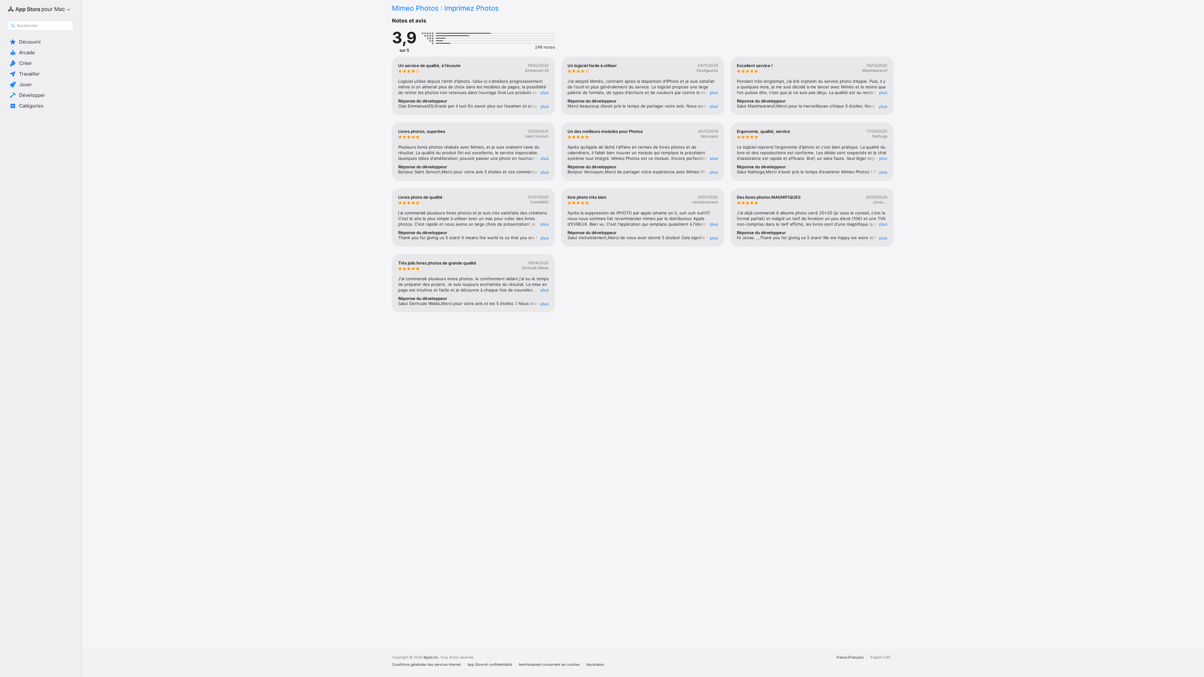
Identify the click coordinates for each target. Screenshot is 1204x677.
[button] (40, 42)
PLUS (545, 92)
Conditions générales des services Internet (426, 664)
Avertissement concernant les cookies (549, 664)
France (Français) (850, 657)
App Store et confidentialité (489, 664)
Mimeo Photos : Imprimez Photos (445, 8)
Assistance (595, 664)
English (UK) (880, 657)
